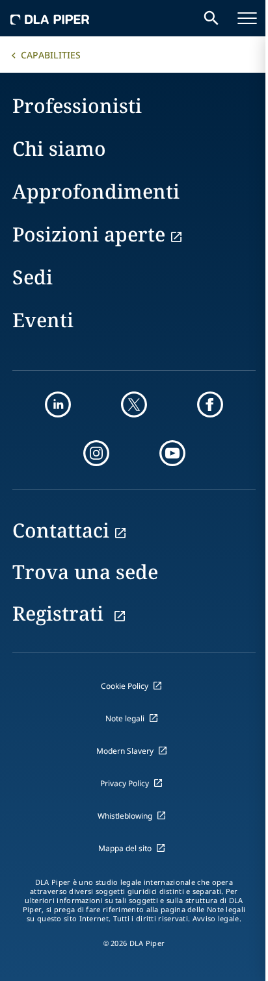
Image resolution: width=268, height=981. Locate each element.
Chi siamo (59, 148)
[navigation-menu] (247, 18)
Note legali (124, 718)
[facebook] (210, 404)
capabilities (51, 55)
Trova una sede (85, 571)
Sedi (32, 277)
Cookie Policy (124, 685)
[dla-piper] (50, 18)
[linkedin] (58, 404)
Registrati (60, 613)
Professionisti (77, 105)
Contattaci (60, 530)
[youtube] (172, 453)
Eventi (43, 319)
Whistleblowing (125, 815)
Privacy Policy (124, 783)
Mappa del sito (125, 848)
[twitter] (134, 404)
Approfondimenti (96, 191)
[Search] (211, 18)
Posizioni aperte (88, 234)
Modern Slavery (125, 750)
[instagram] (96, 453)
